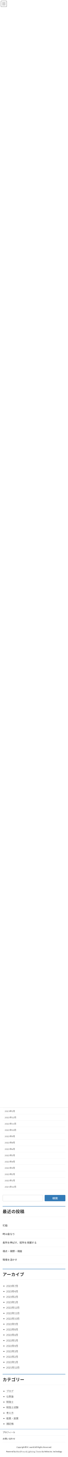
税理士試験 (12, 1407)
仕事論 (10, 1396)
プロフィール (9, 1432)
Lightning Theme (34, 1452)
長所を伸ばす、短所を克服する (20, 1242)
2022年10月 (10, 1130)
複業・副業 (12, 1418)
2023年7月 (12, 1285)
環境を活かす (10, 1259)
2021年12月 (10, 1187)
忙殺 (5, 1225)
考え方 (10, 1412)
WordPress (20, 1452)
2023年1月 (10, 1111)
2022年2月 (10, 1174)
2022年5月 (10, 1155)
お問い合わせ (9, 1438)
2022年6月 (10, 1149)
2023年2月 (12, 1296)
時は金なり (9, 1234)
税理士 (10, 1401)
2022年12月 (10, 1117)
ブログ (10, 1391)
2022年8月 (10, 1142)
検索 (55, 1198)
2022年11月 (10, 1123)
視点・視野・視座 (12, 1251)
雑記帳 (10, 1423)
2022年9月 (10, 1136)
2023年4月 (12, 1291)
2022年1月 (10, 1180)
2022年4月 (10, 1161)
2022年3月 (10, 1168)
